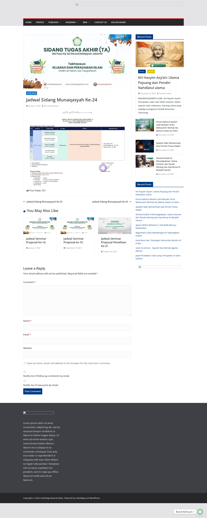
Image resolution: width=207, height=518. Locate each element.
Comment (29, 282)
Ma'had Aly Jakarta (51, 106)
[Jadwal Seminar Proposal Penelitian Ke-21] (114, 219)
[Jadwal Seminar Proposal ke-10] (77, 219)
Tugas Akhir (31, 93)
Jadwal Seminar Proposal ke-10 (74, 240)
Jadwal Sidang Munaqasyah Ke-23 (44, 201)
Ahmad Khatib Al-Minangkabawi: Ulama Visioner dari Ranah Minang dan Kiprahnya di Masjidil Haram (168, 164)
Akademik (71, 22)
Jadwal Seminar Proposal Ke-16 (36, 240)
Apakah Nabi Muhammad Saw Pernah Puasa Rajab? (168, 144)
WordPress (95, 498)
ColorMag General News (51, 498)
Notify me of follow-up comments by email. (46, 375)
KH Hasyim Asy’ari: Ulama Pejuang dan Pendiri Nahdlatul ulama (158, 82)
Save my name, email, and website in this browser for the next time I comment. (69, 363)
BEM (85, 22)
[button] (59, 22)
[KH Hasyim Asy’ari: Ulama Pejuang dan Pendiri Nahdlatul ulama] (160, 54)
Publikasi (53, 22)
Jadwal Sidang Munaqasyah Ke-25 (110, 201)
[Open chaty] (200, 511)
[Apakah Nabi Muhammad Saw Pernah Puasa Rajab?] (145, 146)
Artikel (142, 71)
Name (27, 320)
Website (27, 348)
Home (28, 22)
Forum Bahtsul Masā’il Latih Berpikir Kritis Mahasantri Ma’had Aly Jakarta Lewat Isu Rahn (167, 126)
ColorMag (80, 498)
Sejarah (151, 71)
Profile (40, 22)
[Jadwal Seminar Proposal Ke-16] (39, 219)
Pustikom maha (165, 93)
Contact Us (100, 22)
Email (27, 334)
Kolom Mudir (118, 22)
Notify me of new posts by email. (40, 385)
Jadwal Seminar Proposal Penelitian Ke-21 (113, 242)
